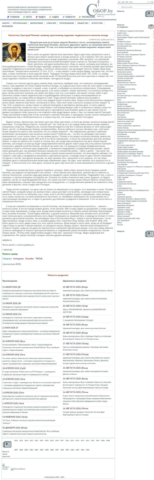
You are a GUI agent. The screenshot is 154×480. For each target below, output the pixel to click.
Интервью (121, 87)
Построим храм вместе (126, 145)
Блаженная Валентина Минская (129, 50)
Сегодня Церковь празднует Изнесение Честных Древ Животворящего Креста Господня (83, 413)
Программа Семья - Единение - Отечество (133, 156)
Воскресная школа (124, 72)
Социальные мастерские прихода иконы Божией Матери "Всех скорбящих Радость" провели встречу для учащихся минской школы (30, 432)
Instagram (18, 258)
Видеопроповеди (123, 61)
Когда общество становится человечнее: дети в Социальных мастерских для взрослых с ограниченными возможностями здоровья (30, 397)
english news (122, 33)
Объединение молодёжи (126, 132)
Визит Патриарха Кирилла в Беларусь (131, 65)
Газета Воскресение (124, 74)
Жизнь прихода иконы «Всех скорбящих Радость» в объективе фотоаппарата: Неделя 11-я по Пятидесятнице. (87, 337)
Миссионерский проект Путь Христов (131, 110)
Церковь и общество (125, 210)
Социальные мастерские (126, 184)
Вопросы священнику (125, 70)
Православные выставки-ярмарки (130, 151)
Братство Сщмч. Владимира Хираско (131, 54)
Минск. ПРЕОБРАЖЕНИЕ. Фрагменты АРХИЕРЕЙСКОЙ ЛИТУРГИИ (84, 311)
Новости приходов (124, 123)
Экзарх (5, 23)
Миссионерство (123, 113)
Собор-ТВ (121, 179)
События (51, 23)
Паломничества (123, 136)
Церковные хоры (123, 207)
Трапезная (121, 194)
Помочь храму (10, 254)
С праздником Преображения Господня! (78, 320)
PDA (152, 2)
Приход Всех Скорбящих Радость (130, 154)
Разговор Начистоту (125, 160)
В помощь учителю (124, 57)
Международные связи (126, 108)
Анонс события (123, 35)
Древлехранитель (124, 80)
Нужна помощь (123, 128)
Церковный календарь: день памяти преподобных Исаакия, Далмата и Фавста (85, 372)
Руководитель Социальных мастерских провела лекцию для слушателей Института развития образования (30, 308)
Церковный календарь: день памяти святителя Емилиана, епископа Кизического (85, 300)
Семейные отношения (125, 171)
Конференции (122, 104)
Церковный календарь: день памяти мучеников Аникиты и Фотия (87, 291)
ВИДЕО (42, 17)
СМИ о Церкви (122, 177)
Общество (82, 23)
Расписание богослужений (127, 162)
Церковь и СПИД (123, 212)
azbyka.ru (7, 240)
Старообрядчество (124, 188)
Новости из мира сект (125, 121)
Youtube (29, 258)
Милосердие (36, 23)
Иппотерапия (122, 91)
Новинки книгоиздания (125, 119)
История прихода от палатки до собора (132, 95)
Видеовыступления (124, 59)
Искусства (97, 23)
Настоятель (121, 117)
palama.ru (29, 245)
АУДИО (55, 17)
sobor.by (8, 249)
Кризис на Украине (124, 106)
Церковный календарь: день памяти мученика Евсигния (84, 328)
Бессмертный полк (124, 46)
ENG (123, 2)
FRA (131, 2)
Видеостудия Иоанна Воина (127, 63)
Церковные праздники (75, 281)
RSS (148, 2)
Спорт (119, 186)
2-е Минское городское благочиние (130, 31)
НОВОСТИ (70, 17)
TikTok (38, 258)
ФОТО (29, 17)
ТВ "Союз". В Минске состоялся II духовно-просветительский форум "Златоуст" (28, 421)
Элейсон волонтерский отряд (128, 218)
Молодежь (7, 26)
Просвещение (66, 23)
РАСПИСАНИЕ (88, 17)
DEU (127, 2)
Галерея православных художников (130, 76)
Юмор (119, 222)
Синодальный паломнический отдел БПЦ (133, 173)
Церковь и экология (124, 214)
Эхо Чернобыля (123, 220)
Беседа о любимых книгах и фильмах (131, 44)
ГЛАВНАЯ (14, 17)
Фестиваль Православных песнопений (132, 201)
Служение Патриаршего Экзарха (129, 175)
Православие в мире (125, 147)
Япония (120, 225)
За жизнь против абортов (126, 85)
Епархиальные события (126, 82)
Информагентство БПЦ (126, 89)
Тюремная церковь (124, 197)
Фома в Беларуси (124, 203)
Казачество (121, 98)
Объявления (122, 134)
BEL (119, 2)
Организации (20, 23)
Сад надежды (122, 164)
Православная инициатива (127, 149)
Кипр (119, 100)
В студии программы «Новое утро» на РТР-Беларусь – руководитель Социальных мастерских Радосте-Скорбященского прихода (28, 373)
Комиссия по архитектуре (127, 102)
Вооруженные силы (124, 67)
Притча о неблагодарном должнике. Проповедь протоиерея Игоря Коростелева (85, 348)
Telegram (7, 258)
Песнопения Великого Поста (128, 139)
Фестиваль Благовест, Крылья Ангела (131, 199)
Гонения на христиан (125, 78)
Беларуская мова (124, 41)
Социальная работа (124, 182)
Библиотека (121, 48)
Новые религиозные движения (128, 126)
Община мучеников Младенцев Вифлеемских (134, 130)
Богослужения (122, 52)
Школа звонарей (123, 216)
